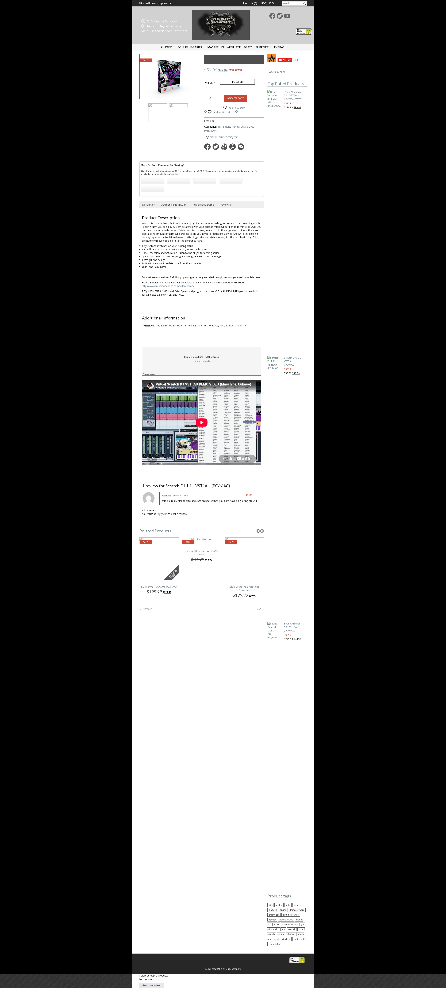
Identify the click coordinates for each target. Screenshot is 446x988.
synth (281, 934)
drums (283, 909)
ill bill (276, 924)
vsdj (230, 137)
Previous (147, 609)
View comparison (151, 985)
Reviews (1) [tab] (226, 204)
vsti (236, 137)
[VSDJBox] (169, 76)
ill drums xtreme (290, 924)
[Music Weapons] (221, 24)
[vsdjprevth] (178, 112)
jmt (283, 929)
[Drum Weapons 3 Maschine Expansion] (245, 558)
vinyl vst (286, 939)
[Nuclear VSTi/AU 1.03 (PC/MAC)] (159, 558)
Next (258, 609)
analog (279, 905)
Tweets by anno (276, 71)
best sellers (224, 126)
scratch (223, 137)
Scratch (245, 126)
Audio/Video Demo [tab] (203, 204)
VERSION (210, 82)
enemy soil (274, 914)
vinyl (276, 939)
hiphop (235, 126)
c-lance (297, 905)
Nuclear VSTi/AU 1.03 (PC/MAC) (159, 586)
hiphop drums (286, 919)
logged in (162, 514)
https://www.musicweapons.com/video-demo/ (168, 286)
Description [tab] (148, 204)
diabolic (273, 909)
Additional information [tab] (173, 204)
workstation (275, 944)
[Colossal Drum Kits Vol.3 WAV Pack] (202, 539)
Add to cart (235, 98)
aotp (288, 905)
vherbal (291, 934)
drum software (296, 909)
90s (270, 905)
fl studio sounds (291, 914)
